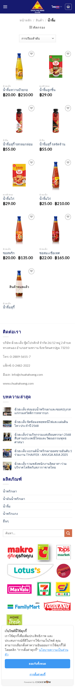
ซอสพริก (9, 253)
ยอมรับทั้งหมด (37, 663)
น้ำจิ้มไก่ (8, 198)
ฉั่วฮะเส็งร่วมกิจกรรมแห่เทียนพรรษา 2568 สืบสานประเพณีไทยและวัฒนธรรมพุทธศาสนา (42, 438)
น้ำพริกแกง (10, 513)
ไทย (54, 6)
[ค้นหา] (68, 533)
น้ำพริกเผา (10, 491)
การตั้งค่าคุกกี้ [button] (37, 674)
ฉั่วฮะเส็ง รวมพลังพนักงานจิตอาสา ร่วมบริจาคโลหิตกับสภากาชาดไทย (40, 465)
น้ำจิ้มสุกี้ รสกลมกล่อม (18, 144)
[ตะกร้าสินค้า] (68, 7)
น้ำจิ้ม (7, 506)
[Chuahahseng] (37, 7)
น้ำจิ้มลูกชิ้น (47, 90)
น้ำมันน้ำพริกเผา (14, 498)
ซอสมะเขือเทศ (49, 253)
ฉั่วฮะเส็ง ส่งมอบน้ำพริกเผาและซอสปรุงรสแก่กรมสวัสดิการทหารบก (42, 411)
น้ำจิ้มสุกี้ (9, 307)
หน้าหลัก (26, 20)
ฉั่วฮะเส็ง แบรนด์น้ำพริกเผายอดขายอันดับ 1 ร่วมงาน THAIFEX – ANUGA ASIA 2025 (43, 452)
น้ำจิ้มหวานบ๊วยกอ (15, 90)
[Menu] (5, 6)
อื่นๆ (6, 521)
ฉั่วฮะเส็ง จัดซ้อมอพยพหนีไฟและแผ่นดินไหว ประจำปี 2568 (41, 423)
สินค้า (40, 20)
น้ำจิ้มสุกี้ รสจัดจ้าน (52, 144)
